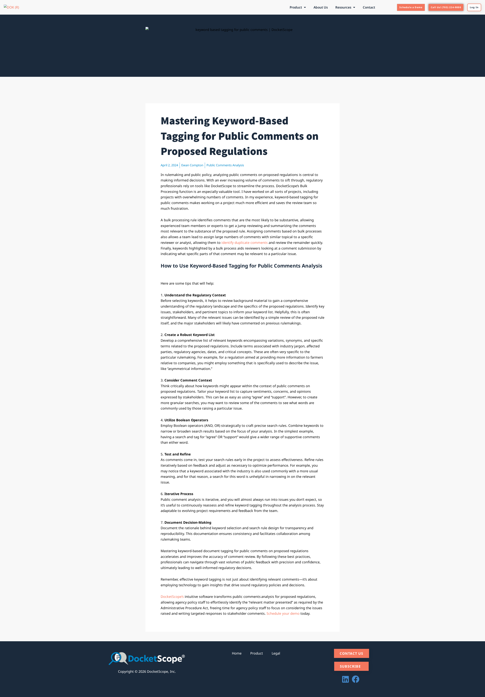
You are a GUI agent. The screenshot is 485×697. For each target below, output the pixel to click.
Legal (276, 653)
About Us (321, 7)
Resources (343, 7)
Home (237, 653)
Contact (369, 7)
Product (296, 7)
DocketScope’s (172, 596)
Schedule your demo (283, 613)
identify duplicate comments (244, 242)
